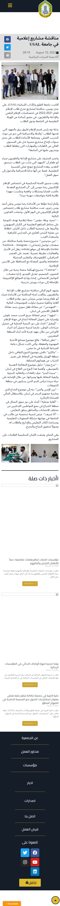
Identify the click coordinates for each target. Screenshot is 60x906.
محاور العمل (30, 751)
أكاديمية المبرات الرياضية (44, 57)
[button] (10, 6)
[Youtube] (35, 862)
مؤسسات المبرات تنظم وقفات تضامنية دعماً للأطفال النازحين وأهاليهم (34, 561)
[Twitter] (25, 852)
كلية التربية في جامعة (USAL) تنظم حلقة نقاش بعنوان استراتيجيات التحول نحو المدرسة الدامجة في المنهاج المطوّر (30, 699)
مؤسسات (30, 765)
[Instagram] (25, 862)
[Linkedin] (35, 871)
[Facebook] (35, 852)
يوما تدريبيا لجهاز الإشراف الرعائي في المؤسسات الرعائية (32, 665)
